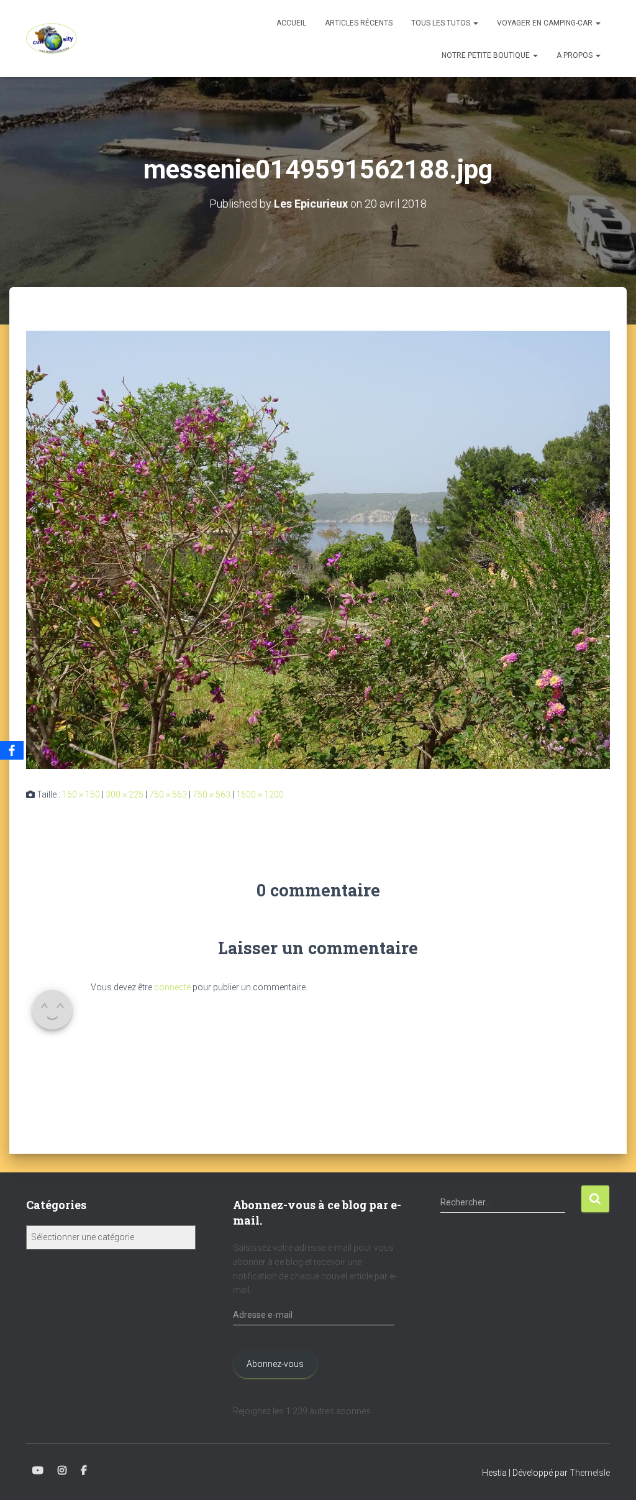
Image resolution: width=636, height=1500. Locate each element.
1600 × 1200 (260, 794)
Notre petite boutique (487, 55)
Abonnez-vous (275, 1364)
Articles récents (359, 23)
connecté (172, 987)
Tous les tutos (441, 23)
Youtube (38, 1470)
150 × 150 (81, 794)
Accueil (291, 23)
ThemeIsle (590, 1473)
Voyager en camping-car (545, 23)
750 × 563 (168, 794)
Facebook (84, 1470)
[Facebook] (12, 750)
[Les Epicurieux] (51, 38)
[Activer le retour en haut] (611, 1475)
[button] (475, 23)
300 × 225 (124, 794)
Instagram (62, 1470)
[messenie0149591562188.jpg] (318, 549)
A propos (575, 55)
